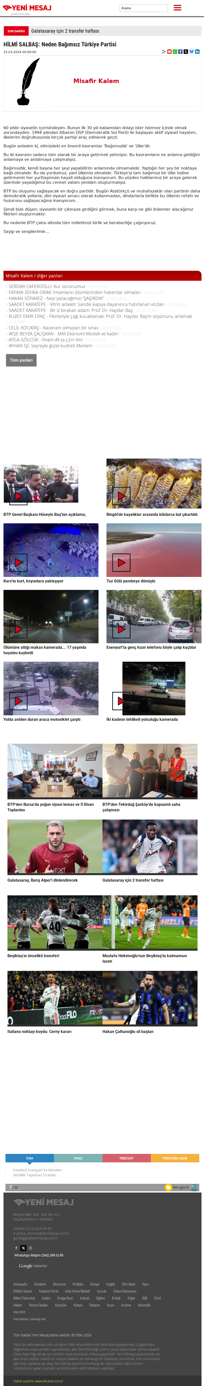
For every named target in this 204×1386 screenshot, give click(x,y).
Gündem (40, 1284)
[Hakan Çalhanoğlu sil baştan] (150, 1025)
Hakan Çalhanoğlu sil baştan (127, 1031)
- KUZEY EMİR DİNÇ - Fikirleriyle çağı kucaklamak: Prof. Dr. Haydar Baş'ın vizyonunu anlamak (99, 316)
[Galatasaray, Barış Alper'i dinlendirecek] (54, 873)
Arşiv (110, 1305)
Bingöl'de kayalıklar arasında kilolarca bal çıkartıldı (152, 514)
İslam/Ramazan (124, 1291)
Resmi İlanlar (38, 1305)
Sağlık (110, 1284)
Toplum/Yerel (48, 1291)
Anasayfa (20, 1284)
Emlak (116, 1298)
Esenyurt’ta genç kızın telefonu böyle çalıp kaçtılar (151, 647)
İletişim (94, 1305)
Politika (78, 1284)
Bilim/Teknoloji (24, 1298)
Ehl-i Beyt (128, 1284)
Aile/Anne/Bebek (77, 1291)
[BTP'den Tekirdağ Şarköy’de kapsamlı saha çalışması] (150, 798)
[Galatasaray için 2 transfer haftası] (150, 873)
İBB (144, 1298)
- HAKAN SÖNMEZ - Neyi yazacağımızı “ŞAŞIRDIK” (55, 298)
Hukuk (84, 1298)
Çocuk (101, 1291)
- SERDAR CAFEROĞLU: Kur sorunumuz (45, 286)
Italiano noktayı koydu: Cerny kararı (39, 1031)
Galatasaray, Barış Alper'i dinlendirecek (42, 880)
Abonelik (144, 1305)
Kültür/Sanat (22, 1291)
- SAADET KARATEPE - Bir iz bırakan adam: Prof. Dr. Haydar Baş (69, 310)
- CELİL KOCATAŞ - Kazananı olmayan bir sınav (52, 328)
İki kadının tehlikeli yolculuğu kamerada (142, 719)
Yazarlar (61, 1305)
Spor (145, 1284)
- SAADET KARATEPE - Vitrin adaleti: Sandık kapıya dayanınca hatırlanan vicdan (85, 304)
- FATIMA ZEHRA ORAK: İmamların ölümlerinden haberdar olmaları (73, 292)
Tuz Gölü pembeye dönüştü (130, 581)
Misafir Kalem (96, 81)
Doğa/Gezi (65, 1298)
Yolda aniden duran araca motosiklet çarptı (41, 719)
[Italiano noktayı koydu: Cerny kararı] (54, 1025)
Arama (126, 1305)
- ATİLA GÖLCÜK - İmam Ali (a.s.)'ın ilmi (44, 340)
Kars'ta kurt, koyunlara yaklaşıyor (33, 581)
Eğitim (100, 1298)
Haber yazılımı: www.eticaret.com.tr (38, 1381)
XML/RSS (19, 1312)
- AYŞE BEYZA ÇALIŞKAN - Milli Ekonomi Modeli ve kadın (62, 334)
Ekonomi (59, 1284)
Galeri (46, 1298)
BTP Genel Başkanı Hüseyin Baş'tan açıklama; (44, 514)
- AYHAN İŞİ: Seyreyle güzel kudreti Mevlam (49, 346)
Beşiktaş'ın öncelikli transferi (33, 955)
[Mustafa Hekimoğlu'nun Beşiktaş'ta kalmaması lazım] (150, 949)
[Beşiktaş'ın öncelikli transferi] (54, 949)
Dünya (94, 1284)
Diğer (131, 1298)
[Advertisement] (102, 406)
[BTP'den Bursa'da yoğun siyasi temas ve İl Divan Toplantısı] (54, 798)
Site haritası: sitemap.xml (29, 1319)
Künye (78, 1305)
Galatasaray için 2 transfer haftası (65, 31)
